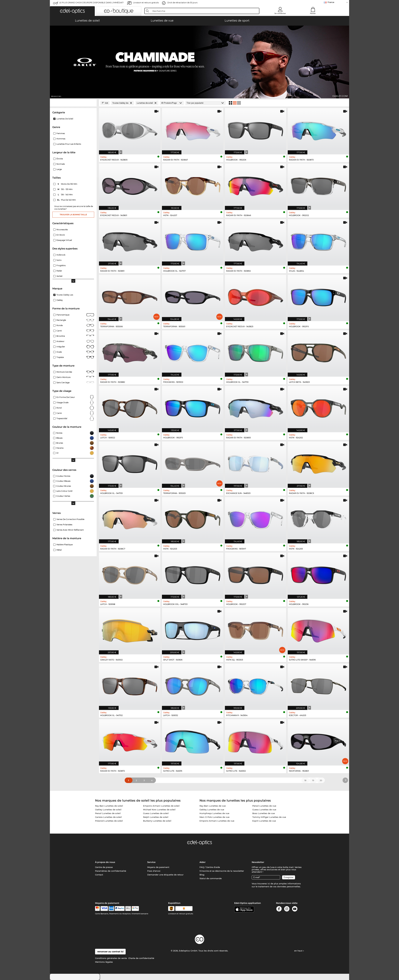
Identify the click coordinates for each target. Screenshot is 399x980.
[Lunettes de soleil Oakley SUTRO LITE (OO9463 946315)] (192, 740)
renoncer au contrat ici (110, 951)
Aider (203, 862)
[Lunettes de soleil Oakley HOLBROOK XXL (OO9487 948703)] (192, 574)
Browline (60, 336)
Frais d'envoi (153, 871)
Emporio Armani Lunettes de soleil (161, 806)
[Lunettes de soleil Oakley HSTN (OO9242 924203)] (192, 518)
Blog (202, 874)
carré (59, 413)
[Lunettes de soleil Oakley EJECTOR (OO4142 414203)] (318, 685)
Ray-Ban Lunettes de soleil (109, 806)
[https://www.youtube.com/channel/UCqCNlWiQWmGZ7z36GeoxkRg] (294, 909)
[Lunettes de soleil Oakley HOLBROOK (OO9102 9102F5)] (192, 407)
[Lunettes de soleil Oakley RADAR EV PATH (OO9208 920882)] (129, 351)
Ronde (59, 325)
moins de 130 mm (68, 184)
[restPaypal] (120, 908)
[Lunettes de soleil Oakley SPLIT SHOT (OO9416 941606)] (192, 629)
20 (321, 780)
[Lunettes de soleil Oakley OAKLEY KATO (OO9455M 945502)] (129, 629)
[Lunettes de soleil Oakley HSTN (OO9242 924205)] (318, 518)
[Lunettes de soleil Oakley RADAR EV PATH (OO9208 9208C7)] (129, 518)
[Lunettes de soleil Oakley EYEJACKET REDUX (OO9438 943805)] (129, 129)
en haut (298, 950)
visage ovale (62, 402)
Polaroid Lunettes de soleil (109, 821)
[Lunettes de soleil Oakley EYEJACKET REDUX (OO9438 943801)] (129, 185)
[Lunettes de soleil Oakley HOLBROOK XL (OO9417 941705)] (129, 463)
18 (305, 780)
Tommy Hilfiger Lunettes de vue (269, 817)
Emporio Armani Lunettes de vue (217, 821)
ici (269, 883)
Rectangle (61, 320)
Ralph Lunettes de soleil (155, 817)
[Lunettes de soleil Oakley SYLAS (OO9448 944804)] (318, 240)
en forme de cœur (65, 397)
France (331, 2)
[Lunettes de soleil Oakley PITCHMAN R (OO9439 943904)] (255, 685)
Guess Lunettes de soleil (156, 813)
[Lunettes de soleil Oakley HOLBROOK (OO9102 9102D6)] (255, 129)
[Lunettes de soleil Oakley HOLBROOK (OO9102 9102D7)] (255, 574)
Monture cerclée (64, 372)
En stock (60, 235)
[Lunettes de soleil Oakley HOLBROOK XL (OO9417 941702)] (129, 685)
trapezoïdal (61, 418)
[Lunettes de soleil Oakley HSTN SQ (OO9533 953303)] (255, 629)
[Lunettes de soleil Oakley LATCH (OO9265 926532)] (192, 685)
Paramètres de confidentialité (110, 871)
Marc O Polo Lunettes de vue (214, 817)
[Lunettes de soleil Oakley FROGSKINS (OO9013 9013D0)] (192, 351)
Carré (59, 331)
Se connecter (280, 13)
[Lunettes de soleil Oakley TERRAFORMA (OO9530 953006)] (129, 296)
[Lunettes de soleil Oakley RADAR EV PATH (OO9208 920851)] (129, 240)
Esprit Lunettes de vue (264, 821)
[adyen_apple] (128, 908)
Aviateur (60, 341)
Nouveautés (62, 229)
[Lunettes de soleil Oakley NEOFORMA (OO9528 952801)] (318, 740)
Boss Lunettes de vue (263, 813)
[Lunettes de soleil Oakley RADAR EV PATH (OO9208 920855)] (255, 407)
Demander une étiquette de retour (165, 874)
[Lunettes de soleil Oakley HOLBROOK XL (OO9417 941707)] (192, 240)
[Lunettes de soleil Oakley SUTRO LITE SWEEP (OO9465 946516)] (318, 629)
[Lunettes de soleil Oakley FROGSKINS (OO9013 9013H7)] (255, 518)
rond (59, 408)
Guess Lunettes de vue (264, 809)
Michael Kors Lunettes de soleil (159, 809)
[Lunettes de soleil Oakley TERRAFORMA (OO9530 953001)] (192, 296)
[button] (72, 11)
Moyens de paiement (158, 867)
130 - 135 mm (65, 189)
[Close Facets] (73, 102)
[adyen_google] (135, 908)
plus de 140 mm (66, 200)
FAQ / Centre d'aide (210, 867)
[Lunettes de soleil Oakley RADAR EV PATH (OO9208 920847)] (192, 129)
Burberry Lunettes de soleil (157, 821)
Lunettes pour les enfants (68, 144)
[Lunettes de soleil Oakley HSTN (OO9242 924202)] (318, 407)
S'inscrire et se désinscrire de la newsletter (222, 871)
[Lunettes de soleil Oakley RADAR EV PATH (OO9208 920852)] (255, 240)
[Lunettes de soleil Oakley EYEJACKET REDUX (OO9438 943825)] (255, 296)
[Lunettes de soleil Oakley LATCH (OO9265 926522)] (129, 407)
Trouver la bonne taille (73, 214)
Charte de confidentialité (141, 958)
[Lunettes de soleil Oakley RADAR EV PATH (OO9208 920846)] (255, 185)
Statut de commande (211, 878)
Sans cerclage (63, 382)
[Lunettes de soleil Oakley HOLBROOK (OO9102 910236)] (318, 574)
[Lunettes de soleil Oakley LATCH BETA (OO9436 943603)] (318, 351)
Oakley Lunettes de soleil (108, 809)
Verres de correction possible (70, 519)
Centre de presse (104, 867)
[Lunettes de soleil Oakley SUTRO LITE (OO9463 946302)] (255, 740)
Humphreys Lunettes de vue (214, 813)
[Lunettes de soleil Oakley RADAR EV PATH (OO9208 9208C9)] (318, 463)
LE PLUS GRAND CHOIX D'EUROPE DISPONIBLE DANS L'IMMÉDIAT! (91, 2)
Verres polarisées (64, 524)
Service (151, 862)
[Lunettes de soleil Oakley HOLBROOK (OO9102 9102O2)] (318, 185)
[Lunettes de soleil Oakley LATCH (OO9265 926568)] (129, 574)
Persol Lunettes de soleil (108, 813)
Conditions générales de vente (111, 958)
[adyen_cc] (97, 908)
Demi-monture (63, 377)
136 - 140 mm (65, 194)
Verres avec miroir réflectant (70, 530)
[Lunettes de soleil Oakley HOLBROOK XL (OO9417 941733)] (255, 351)
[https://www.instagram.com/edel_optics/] (286, 909)
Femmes (60, 133)
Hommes (60, 139)
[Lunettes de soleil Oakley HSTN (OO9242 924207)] (192, 185)
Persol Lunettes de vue (264, 806)
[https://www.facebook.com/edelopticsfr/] (279, 909)
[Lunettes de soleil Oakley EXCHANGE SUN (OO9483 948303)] (255, 463)
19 (313, 780)
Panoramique (62, 315)
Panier (313, 13)
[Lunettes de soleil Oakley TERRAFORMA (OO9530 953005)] (192, 463)
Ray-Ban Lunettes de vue (213, 806)
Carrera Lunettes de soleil (108, 817)
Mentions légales (104, 962)
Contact (99, 874)
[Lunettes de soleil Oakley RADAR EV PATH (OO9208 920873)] (318, 129)
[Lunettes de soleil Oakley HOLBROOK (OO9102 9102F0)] (318, 296)
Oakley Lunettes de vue (212, 809)
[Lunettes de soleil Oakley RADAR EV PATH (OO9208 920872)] (129, 740)
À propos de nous (105, 862)
